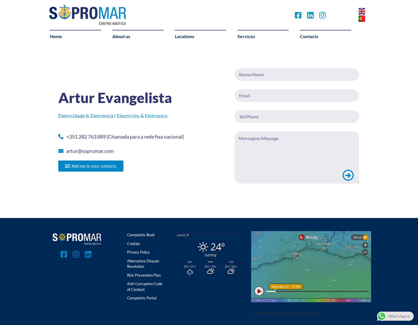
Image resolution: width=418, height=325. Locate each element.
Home (56, 36)
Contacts (309, 36)
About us (121, 36)
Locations (184, 36)
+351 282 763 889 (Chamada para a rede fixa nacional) (125, 136)
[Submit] (348, 175)
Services (246, 36)
